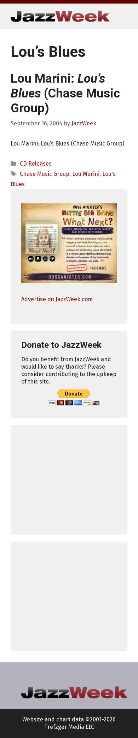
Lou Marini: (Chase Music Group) (65, 93)
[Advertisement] (69, 480)
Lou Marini (85, 174)
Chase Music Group (44, 174)
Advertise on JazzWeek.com (57, 299)
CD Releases (36, 163)
